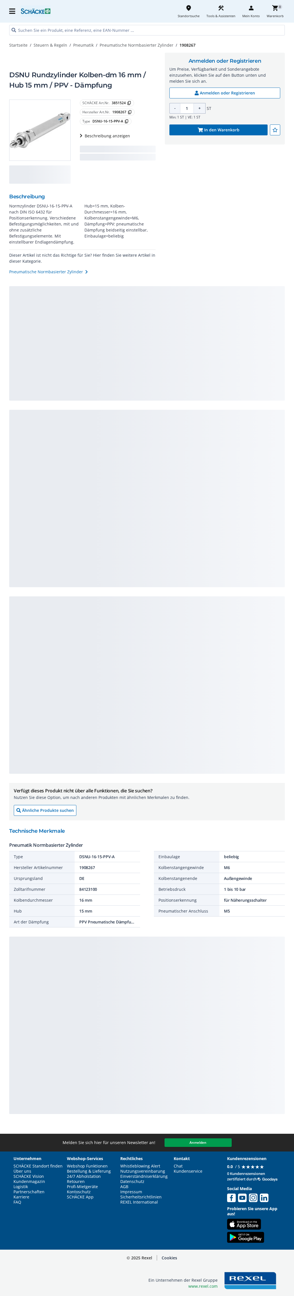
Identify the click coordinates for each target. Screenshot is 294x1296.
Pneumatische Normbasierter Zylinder (136, 45)
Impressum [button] (131, 1191)
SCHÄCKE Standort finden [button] (38, 1166)
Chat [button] (178, 1166)
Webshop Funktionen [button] (87, 1166)
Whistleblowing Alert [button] (140, 1166)
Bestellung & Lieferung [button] (89, 1171)
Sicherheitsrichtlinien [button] (141, 1197)
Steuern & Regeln (50, 45)
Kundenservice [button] (188, 1171)
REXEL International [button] (139, 1202)
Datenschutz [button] (132, 1181)
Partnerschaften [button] (29, 1191)
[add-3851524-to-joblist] (275, 129)
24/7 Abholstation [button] (84, 1176)
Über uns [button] (22, 1171)
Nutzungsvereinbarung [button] (142, 1171)
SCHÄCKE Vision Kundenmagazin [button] (29, 1179)
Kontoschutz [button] (79, 1191)
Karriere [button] (21, 1197)
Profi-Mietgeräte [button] (82, 1186)
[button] (12, 11)
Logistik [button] (20, 1186)
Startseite (18, 45)
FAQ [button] (17, 1202)
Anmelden (197, 1142)
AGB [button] (124, 1186)
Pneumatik (83, 45)
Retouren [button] (76, 1181)
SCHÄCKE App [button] (80, 1197)
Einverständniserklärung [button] (144, 1176)
